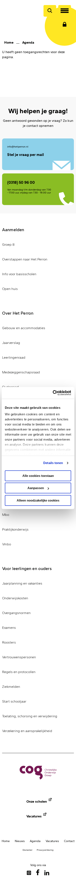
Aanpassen (35, 488)
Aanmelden (13, 229)
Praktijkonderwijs (15, 529)
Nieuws (20, 841)
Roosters (9, 642)
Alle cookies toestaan (38, 476)
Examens (9, 628)
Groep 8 (8, 245)
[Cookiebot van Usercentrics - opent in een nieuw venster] (53, 393)
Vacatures (34, 816)
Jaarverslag (11, 343)
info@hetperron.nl (17, 146)
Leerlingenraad (13, 357)
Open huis (10, 289)
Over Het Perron (17, 313)
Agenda (28, 42)
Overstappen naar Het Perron (24, 259)
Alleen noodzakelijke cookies (38, 500)
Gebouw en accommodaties (23, 328)
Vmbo (6, 544)
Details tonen (53, 463)
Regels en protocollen (18, 672)
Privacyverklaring (45, 850)
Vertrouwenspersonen (19, 657)
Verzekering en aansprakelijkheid (27, 731)
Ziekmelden (11, 687)
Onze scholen (36, 801)
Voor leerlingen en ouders (27, 568)
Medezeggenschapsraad (21, 372)
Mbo (5, 515)
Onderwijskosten (15, 598)
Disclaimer (28, 850)
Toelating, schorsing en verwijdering (29, 716)
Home (9, 42)
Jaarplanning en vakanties (22, 583)
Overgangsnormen (16, 613)
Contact (69, 841)
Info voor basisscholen (19, 274)
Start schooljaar (14, 701)
